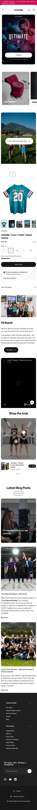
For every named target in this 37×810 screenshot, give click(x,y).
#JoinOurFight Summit (13, 710)
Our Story (9, 707)
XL (31, 250)
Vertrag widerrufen (12, 748)
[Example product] (16, 441)
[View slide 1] (17, 474)
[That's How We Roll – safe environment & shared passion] (18, 644)
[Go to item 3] (27, 224)
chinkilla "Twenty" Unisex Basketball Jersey (17, 465)
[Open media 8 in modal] (32, 178)
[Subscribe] (29, 771)
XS (4, 250)
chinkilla (4, 231)
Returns (8, 733)
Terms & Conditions (12, 739)
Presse (8, 716)
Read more (6, 538)
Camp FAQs (10, 736)
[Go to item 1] (12, 224)
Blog (7, 719)
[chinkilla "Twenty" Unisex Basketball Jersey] (5, 466)
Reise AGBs (9, 742)
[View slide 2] (20, 474)
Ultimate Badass (11, 713)
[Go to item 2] (19, 224)
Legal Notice (10, 731)
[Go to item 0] (4, 224)
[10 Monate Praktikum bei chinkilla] (18, 521)
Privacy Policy (10, 745)
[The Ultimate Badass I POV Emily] (18, 569)
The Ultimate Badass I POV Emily (14, 594)
